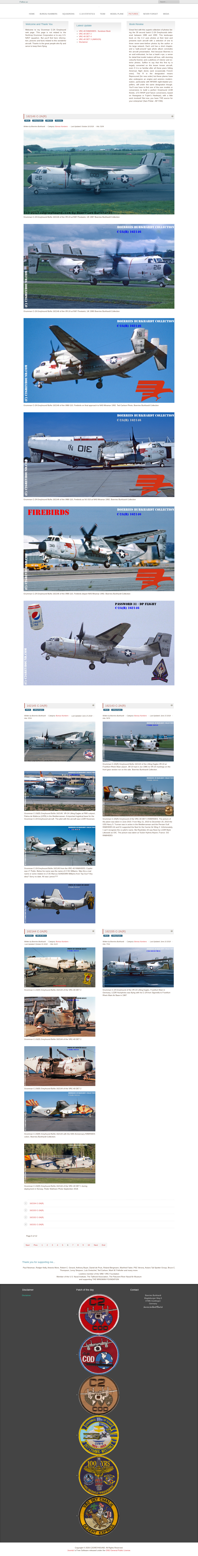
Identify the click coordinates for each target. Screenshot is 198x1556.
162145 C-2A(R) (37, 705)
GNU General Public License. (118, 1551)
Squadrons (68, 14)
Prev (36, 1245)
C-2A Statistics (87, 14)
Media (166, 14)
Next (96, 1245)
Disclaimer (26, 1295)
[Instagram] (41, 2)
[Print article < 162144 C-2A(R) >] (93, 931)
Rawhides (29, 935)
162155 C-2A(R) (115, 931)
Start (28, 1245)
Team (102, 14)
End (103, 1245)
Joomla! (70, 1551)
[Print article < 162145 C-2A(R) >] (93, 705)
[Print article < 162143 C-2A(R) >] (172, 705)
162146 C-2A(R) (36, 116)
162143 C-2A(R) (115, 705)
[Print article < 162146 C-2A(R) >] (172, 116)
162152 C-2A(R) (37, 1218)
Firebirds (59, 120)
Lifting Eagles (37, 120)
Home (32, 14)
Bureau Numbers (48, 14)
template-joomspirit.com (197, 1272)
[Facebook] (36, 2)
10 (89, 1245)
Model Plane (117, 14)
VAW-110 (49, 120)
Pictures (133, 14)
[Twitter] (31, 2)
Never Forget (150, 14)
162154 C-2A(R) (37, 1203)
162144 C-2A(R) (37, 931)
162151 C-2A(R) (37, 1225)
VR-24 (27, 120)
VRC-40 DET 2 (41, 935)
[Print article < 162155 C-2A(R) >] (172, 931)
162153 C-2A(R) (37, 1210)
